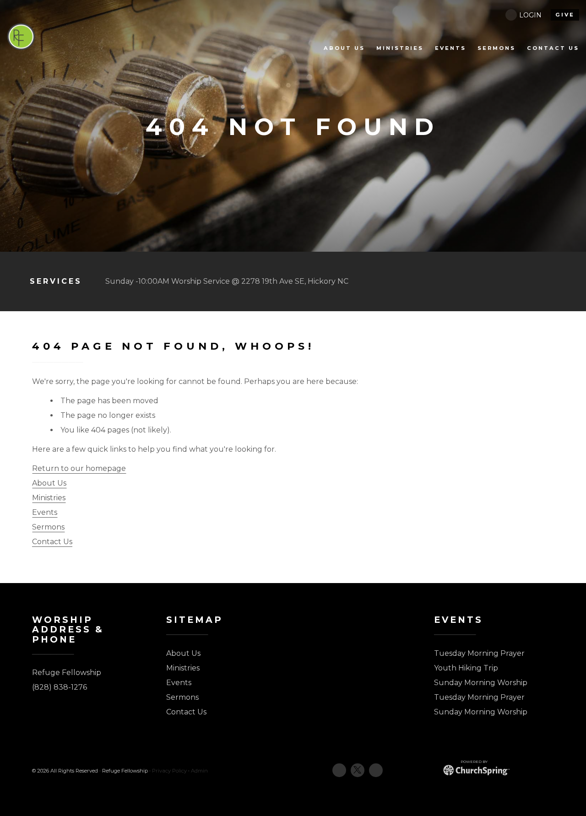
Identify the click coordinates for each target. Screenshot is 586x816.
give (565, 14)
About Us (49, 483)
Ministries (48, 497)
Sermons (48, 527)
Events (44, 512)
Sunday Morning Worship (480, 682)
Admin (199, 770)
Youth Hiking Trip (466, 668)
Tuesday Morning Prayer (479, 653)
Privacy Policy (169, 770)
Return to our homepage (79, 468)
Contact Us (52, 541)
